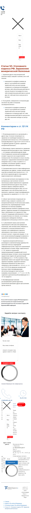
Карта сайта (21, 475)
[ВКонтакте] (7, 293)
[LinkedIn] (2, 293)
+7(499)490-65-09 (3, 13)
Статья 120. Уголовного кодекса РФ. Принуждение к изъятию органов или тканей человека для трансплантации (14, 301)
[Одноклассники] (4, 293)
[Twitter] (5, 293)
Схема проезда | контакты (19, 456)
